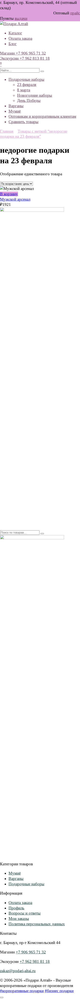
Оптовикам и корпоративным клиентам (42, 116)
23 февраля (26, 84)
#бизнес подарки (59, 990)
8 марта (23, 90)
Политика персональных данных (37, 924)
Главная (6, 131)
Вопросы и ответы (25, 913)
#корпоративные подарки (22, 990)
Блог (13, 43)
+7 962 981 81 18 (35, 961)
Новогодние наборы (34, 95)
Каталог (15, 33)
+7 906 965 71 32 (31, 952)
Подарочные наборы (26, 79)
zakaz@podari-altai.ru (18, 970)
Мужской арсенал (15, 199)
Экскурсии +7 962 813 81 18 (25, 58)
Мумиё (15, 111)
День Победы (29, 100)
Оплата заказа (20, 38)
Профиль (16, 908)
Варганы (16, 106)
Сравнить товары (23, 121)
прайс (75, 13)
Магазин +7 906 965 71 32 (23, 53)
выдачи (21, 18)
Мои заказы (19, 918)
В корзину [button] (9, 194)
